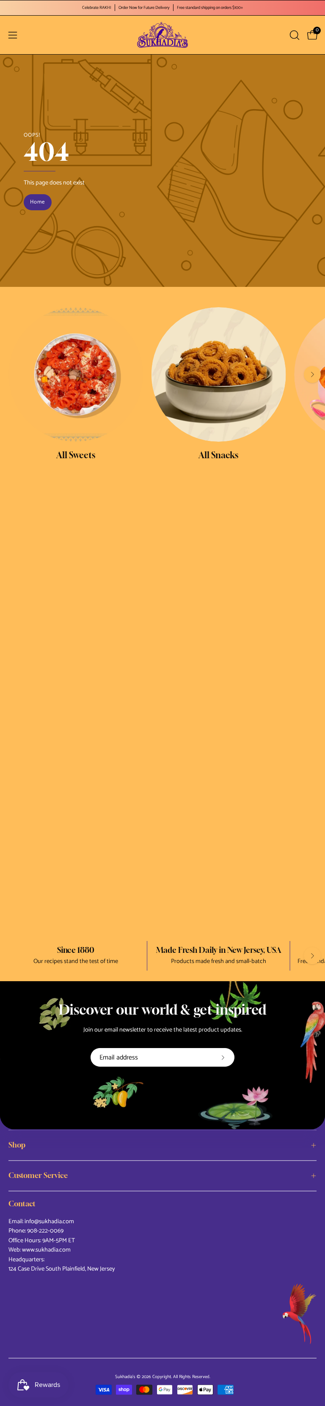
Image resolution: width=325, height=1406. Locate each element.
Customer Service (38, 1175)
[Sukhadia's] (162, 35)
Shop (16, 1145)
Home (37, 202)
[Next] (312, 374)
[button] (294, 35)
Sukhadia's (125, 1377)
